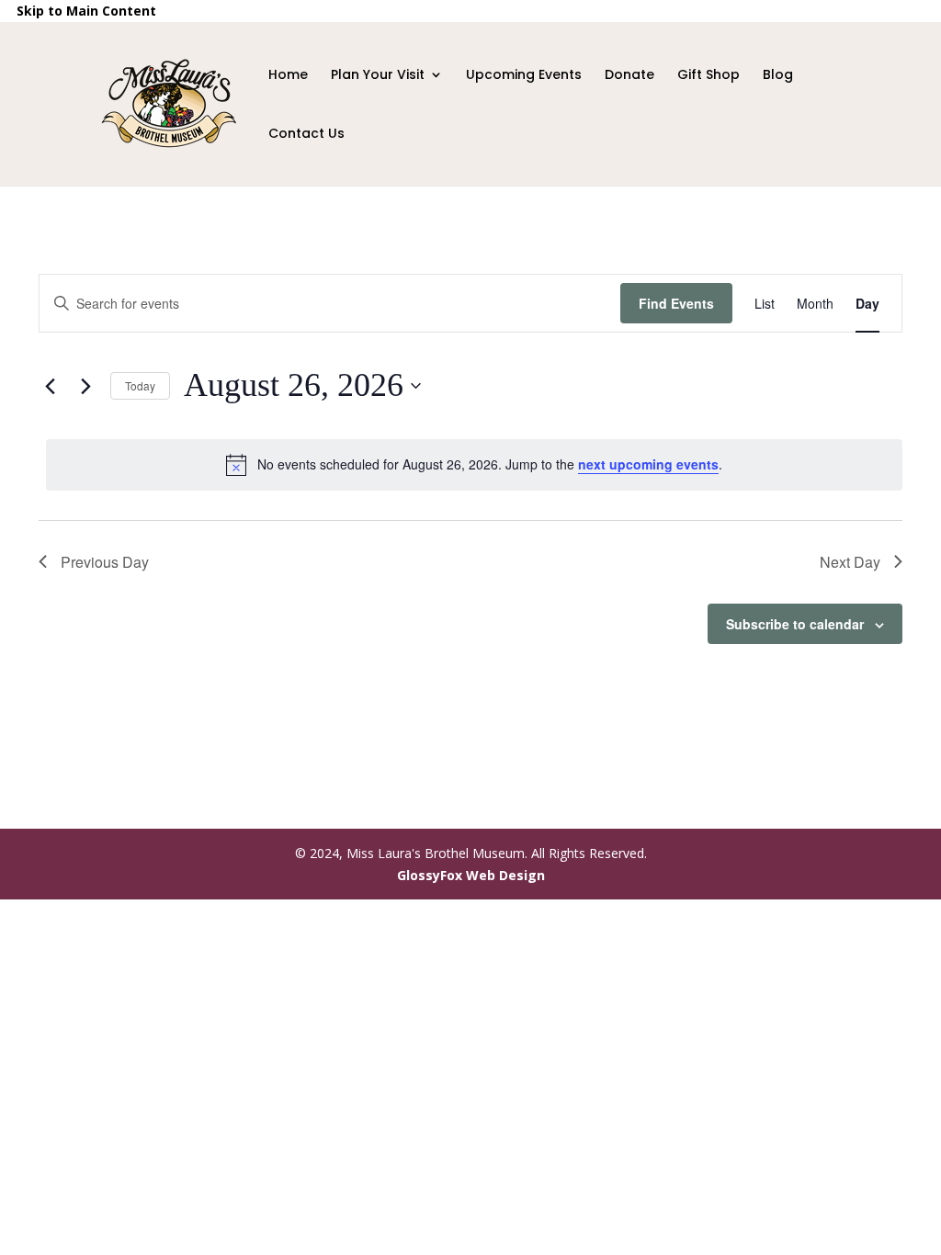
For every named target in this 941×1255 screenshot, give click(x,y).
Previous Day (105, 561)
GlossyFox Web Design (471, 875)
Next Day (850, 561)
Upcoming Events (524, 76)
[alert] (474, 465)
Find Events (676, 303)
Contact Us (306, 134)
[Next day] (85, 386)
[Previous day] (50, 386)
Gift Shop (708, 94)
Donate (629, 76)
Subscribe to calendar (795, 624)
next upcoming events (648, 464)
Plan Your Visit (378, 76)
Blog (778, 76)
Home (288, 76)
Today (140, 385)
